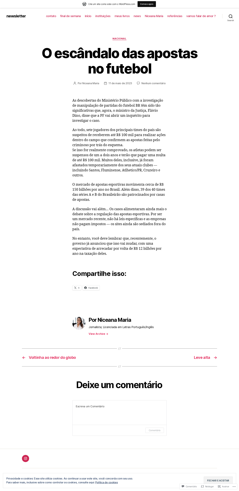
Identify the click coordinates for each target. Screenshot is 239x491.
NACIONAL (119, 38)
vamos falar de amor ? (201, 16)
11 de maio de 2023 (120, 83)
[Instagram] (25, 458)
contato (51, 16)
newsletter (16, 16)
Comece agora (146, 4)
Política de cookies (106, 482)
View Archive (98, 333)
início (88, 16)
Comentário (154, 430)
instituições (103, 16)
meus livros (122, 16)
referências (174, 16)
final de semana (70, 16)
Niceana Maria (154, 16)
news (137, 16)
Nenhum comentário (153, 83)
